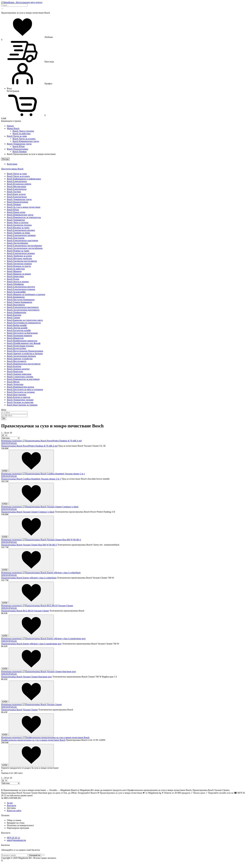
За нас (10, 803)
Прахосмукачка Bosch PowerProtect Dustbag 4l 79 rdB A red (29, 446)
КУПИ (4, 471)
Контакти (11, 805)
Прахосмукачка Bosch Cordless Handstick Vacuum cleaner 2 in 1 (31, 479)
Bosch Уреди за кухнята (24, 138)
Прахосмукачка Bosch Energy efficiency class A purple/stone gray (31, 643)
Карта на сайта (14, 810)
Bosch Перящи (20, 151)
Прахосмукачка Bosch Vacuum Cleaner (19, 709)
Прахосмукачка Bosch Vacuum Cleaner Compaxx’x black (27, 512)
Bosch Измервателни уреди (26, 141)
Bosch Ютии (19, 146)
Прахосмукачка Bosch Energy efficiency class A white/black (29, 578)
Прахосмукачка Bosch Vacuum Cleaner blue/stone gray (26, 676)
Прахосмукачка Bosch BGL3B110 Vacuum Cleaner (25, 610)
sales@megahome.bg (16, 840)
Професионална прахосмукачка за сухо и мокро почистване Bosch (33, 740)
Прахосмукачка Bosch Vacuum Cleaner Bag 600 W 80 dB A (29, 545)
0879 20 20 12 (13, 837)
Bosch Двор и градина (23, 131)
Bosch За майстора (21, 133)
